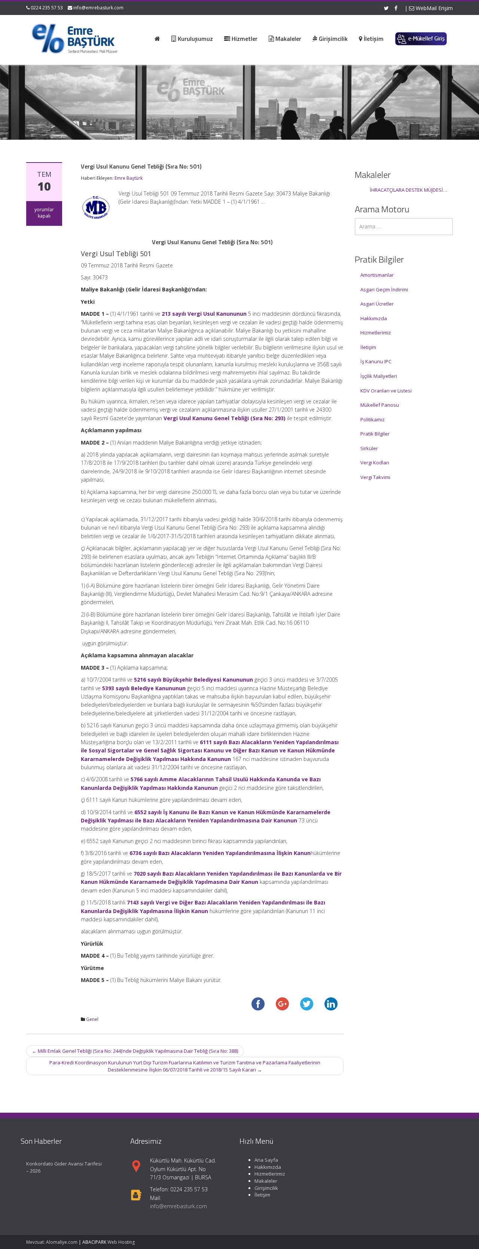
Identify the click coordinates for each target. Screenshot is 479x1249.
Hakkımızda (373, 318)
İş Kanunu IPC (375, 361)
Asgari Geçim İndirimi (384, 289)
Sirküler (369, 448)
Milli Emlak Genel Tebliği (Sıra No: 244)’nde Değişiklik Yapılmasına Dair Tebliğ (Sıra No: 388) (135, 1051)
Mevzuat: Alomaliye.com (51, 1242)
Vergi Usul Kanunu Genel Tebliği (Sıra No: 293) (225, 418)
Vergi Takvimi (375, 477)
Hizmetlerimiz (375, 332)
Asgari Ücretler (377, 303)
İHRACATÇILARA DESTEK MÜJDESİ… (408, 190)
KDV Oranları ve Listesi (386, 390)
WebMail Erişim (433, 8)
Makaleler (265, 1180)
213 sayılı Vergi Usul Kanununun (204, 313)
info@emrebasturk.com (98, 7)
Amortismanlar (377, 275)
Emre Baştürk (129, 178)
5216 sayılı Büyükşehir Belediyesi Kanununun (193, 679)
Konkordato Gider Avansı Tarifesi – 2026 (64, 1167)
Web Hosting (121, 1242)
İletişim (368, 347)
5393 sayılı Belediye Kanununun (144, 688)
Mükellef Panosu (379, 404)
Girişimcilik (266, 1187)
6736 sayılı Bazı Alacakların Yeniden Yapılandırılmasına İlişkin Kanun (220, 853)
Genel (92, 1019)
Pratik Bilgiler (375, 433)
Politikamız (372, 419)
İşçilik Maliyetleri (378, 376)
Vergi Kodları (374, 462)
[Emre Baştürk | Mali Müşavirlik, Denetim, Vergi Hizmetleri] (75, 37)
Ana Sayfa (266, 1159)
